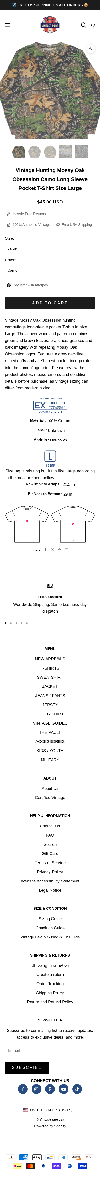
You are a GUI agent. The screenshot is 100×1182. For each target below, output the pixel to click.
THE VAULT (50, 732)
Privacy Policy (50, 872)
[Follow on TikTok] (77, 1089)
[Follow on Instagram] (36, 1089)
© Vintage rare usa (50, 1119)
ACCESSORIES (50, 741)
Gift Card (50, 853)
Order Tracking (50, 983)
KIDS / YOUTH (50, 750)
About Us (50, 788)
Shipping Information (50, 965)
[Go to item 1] (19, 152)
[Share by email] (66, 550)
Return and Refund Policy (50, 1002)
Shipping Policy (50, 993)
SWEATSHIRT (50, 677)
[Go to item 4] (65, 152)
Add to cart (50, 303)
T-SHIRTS (50, 668)
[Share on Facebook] (45, 550)
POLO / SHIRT (50, 714)
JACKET (50, 686)
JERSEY (50, 705)
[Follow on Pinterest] (50, 1089)
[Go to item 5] (81, 152)
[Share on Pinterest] (59, 550)
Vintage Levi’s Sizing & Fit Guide (50, 937)
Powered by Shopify (50, 1126)
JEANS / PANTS (50, 695)
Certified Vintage (50, 797)
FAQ (50, 835)
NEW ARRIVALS (50, 659)
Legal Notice (50, 890)
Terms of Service (50, 862)
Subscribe (27, 1067)
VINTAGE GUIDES (50, 723)
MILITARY (50, 760)
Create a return (50, 974)
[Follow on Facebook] (23, 1089)
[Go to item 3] (50, 152)
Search (50, 844)
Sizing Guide (50, 918)
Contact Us (50, 826)
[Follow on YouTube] (63, 1089)
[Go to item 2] (34, 152)
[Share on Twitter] (52, 550)
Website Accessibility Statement (50, 881)
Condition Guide (50, 928)
